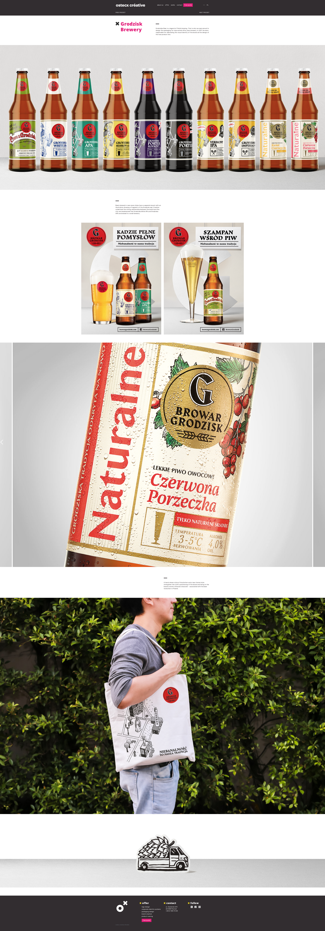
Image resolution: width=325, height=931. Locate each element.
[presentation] (1, 441)
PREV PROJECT (121, 12)
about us (160, 5)
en (204, 5)
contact (179, 5)
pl (208, 5)
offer (167, 5)
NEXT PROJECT (204, 12)
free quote (188, 5)
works (173, 5)
